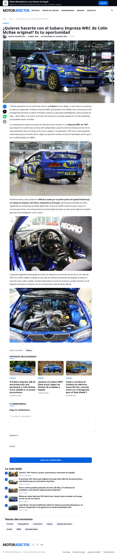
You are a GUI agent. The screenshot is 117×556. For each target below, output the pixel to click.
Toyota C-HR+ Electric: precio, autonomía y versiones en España (47, 473)
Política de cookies (78, 552)
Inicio (4, 19)
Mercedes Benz (31, 529)
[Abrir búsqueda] (112, 10)
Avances (80, 10)
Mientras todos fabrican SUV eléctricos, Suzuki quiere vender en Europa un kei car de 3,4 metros (50, 497)
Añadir (103, 3)
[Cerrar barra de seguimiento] (111, 3)
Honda (9, 529)
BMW (19, 529)
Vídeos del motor (50, 10)
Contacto (91, 10)
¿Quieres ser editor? (94, 552)
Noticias (36, 10)
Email (13, 446)
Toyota (49, 524)
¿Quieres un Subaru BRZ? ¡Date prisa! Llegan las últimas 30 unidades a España (50, 385)
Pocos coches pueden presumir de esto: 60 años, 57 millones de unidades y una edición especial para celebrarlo (47, 489)
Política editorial (108, 552)
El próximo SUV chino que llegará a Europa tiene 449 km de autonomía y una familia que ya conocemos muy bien (50, 480)
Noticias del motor (64, 524)
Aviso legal (66, 552)
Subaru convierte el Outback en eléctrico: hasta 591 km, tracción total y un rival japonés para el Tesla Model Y (77, 387)
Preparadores (67, 10)
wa (5, 117)
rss (42, 545)
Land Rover (37, 524)
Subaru (11, 19)
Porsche (10, 524)
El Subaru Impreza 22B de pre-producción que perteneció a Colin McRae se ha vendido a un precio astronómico (22, 387)
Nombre (14, 435)
